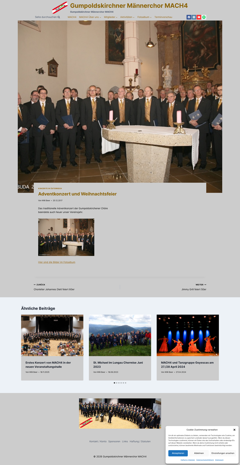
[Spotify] (204, 17)
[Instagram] (194, 17)
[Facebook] (189, 17)
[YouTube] (199, 17)
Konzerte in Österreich (50, 188)
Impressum (219, 460)
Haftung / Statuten (188, 460)
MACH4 (72, 17)
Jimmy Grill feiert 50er (194, 287)
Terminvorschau (163, 17)
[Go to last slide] (25, 347)
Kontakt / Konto (98, 441)
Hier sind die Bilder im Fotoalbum (56, 262)
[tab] (114, 383)
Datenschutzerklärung (205, 460)
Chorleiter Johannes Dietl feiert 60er (54, 287)
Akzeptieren (178, 453)
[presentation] (52, 335)
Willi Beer (46, 200)
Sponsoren (114, 441)
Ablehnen (199, 453)
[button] (234, 429)
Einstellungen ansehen (223, 453)
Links (125, 441)
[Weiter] (214, 347)
